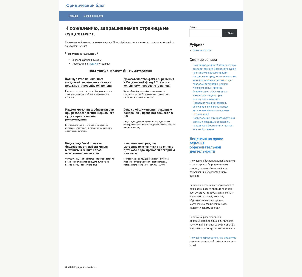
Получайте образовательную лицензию (213, 237)
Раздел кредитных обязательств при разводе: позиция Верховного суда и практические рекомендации (89, 114)
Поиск (193, 27)
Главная (73, 15)
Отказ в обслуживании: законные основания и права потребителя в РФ (148, 113)
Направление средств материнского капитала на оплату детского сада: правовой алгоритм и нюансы (149, 148)
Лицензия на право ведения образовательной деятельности (206, 145)
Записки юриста (93, 15)
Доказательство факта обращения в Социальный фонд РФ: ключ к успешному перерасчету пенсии (148, 82)
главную (93, 63)
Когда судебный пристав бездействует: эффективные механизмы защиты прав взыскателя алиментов (86, 148)
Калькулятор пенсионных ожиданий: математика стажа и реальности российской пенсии (88, 82)
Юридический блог (85, 5)
